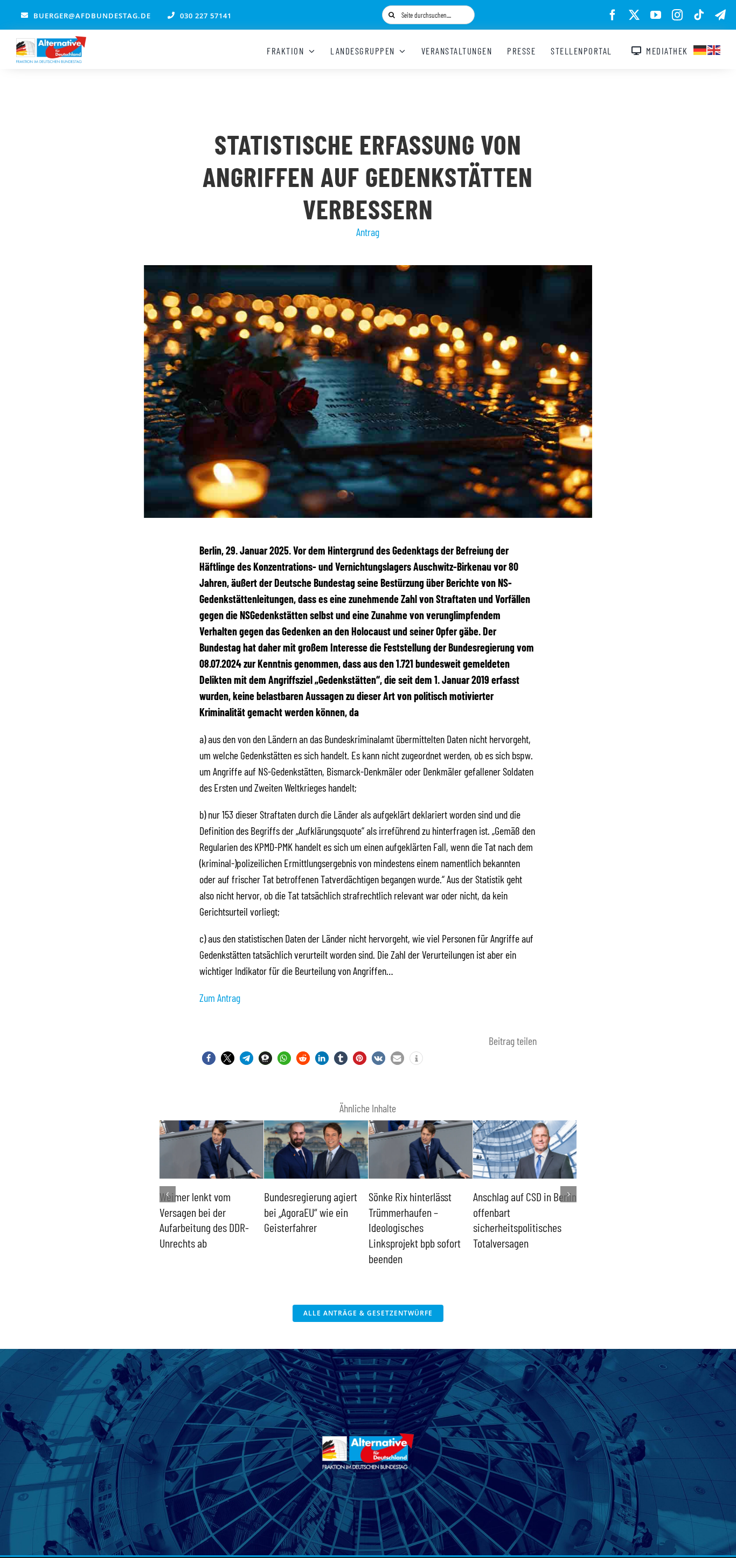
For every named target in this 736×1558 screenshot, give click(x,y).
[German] (700, 48)
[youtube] (655, 15)
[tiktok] (698, 15)
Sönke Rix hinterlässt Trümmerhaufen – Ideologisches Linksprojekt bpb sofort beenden (310, 1227)
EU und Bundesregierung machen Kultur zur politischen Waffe (521, 1211)
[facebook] (612, 15)
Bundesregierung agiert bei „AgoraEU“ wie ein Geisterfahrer (206, 1211)
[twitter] (634, 15)
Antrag (367, 231)
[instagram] (677, 15)
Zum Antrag (219, 997)
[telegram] (720, 15)
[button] (209, 1058)
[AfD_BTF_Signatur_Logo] (51, 41)
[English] (714, 48)
